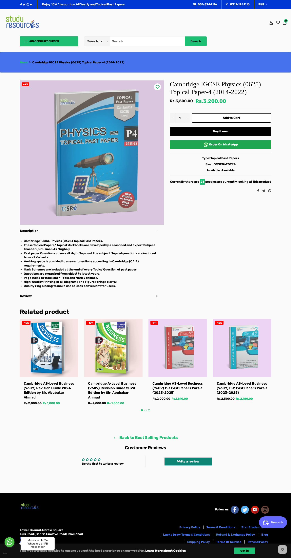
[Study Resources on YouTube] (255, 509)
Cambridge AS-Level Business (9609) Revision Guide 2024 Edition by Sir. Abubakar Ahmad (49, 390)
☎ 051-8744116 (205, 4)
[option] (49, 366)
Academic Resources (44, 41)
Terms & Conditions (220, 527)
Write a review (188, 461)
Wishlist (278, 23)
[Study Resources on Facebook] (235, 509)
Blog (264, 534)
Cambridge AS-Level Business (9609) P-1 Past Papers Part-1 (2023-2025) (177, 388)
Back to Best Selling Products (148, 437)
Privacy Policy (189, 527)
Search (195, 41)
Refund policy (258, 542)
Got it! (244, 550)
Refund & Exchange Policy (235, 534)
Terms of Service (228, 542)
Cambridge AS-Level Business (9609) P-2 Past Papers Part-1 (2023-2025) (242, 388)
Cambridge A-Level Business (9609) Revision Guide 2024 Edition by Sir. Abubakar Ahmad (112, 390)
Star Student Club (254, 527)
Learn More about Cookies (165, 550)
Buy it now (220, 131)
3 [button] (149, 410)
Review (26, 296)
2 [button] (145, 410)
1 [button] (142, 410)
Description (29, 231)
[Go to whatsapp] (9, 542)
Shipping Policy (198, 542)
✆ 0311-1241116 (238, 4)
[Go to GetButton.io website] (9, 553)
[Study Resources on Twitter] (245, 509)
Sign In (271, 23)
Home (24, 62)
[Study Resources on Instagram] (265, 509)
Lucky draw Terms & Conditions (186, 534)
